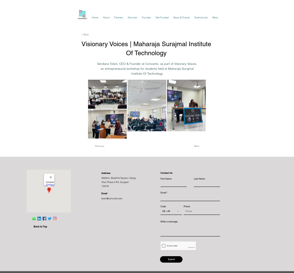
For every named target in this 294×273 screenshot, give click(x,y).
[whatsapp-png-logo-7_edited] (34, 218)
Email (163, 192)
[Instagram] (55, 218)
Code (163, 206)
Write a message (168, 221)
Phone (187, 206)
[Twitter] (49, 218)
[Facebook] (44, 218)
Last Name (199, 179)
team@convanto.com (112, 198)
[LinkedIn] (39, 218)
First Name (166, 179)
